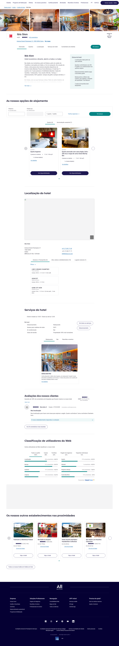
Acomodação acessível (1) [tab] (64, 122)
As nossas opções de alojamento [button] (27, 100)
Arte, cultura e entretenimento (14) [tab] (61, 260)
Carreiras (12, 606)
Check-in (12, 109)
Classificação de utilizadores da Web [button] (48, 440)
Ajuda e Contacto (93, 604)
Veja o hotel (23, 555)
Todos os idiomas (54, 606)
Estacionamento (83, 328)
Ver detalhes (44, 381)
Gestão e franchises (15, 604)
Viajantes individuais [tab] (82, 454)
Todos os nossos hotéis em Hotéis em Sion (20, 567)
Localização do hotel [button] (38, 193)
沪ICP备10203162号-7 (64, 634)
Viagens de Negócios (35, 601)
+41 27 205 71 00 (67, 248)
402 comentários (33, 37)
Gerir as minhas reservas (95, 601)
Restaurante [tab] (49, 339)
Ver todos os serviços (85, 323)
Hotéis (14, 7)
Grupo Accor (13, 601)
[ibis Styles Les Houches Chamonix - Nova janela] (95, 530)
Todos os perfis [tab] (35, 454)
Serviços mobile (73, 601)
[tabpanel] (59, 153)
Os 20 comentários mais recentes (36, 427)
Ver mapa (47, 41)
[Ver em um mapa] (59, 219)
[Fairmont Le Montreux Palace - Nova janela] (23, 530)
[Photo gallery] (59, 20)
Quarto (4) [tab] (50, 122)
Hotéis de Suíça (21, 7)
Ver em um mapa (20, 548)
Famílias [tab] (54, 454)
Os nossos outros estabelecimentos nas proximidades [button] (40, 515)
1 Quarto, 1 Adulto (52, 114)
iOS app (71, 604)
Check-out (31, 109)
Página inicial (7, 7)
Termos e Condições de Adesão (76, 628)
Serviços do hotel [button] (35, 309)
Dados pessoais (91, 628)
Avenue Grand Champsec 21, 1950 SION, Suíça (30, 41)
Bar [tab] (57, 339)
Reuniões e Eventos (35, 604)
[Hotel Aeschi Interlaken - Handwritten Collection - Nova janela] (71, 530)
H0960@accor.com (67, 254)
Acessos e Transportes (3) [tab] (40, 260)
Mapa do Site (53, 604)
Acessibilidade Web (54, 601)
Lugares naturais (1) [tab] (80, 260)
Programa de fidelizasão (16, 612)
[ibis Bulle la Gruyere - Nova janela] (47, 530)
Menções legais (50, 630)
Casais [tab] (46, 454)
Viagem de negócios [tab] (66, 454)
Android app (72, 606)
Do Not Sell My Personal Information (66, 630)
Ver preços (96, 47)
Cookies (100, 628)
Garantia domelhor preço (109, 35)
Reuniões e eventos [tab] (67, 339)
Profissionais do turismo (36, 606)
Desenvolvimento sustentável (17, 609)
